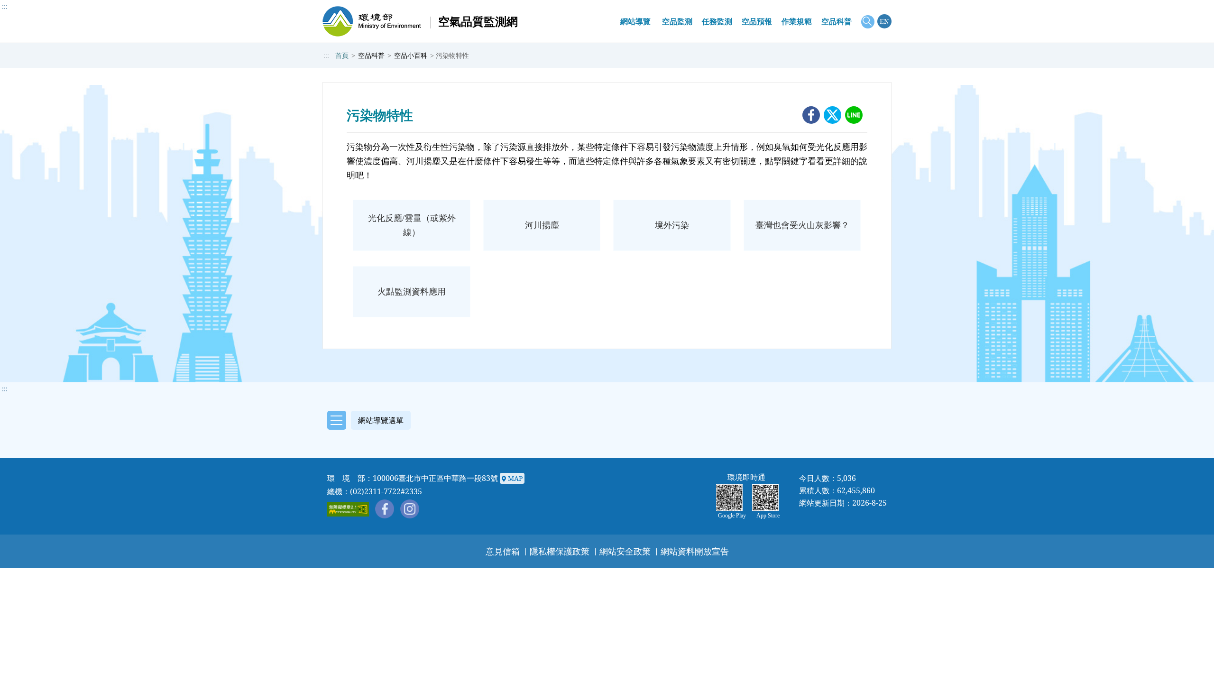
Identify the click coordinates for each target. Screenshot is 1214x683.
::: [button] (5, 388)
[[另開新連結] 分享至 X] (832, 115)
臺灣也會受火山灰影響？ (802, 225)
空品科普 (836, 21)
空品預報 (757, 21)
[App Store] (767, 497)
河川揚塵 (542, 225)
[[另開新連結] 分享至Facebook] (811, 115)
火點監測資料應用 (411, 291)
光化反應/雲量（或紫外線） (412, 225)
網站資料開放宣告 (695, 551)
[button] (366, 419)
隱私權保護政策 (559, 551)
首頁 (342, 55)
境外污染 (672, 225)
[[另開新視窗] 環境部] (372, 21)
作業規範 (797, 21)
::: (5, 6)
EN (884, 21)
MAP (514, 478)
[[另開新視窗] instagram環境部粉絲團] (409, 508)
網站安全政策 (625, 551)
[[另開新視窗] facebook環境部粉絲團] (384, 508)
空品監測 (677, 21)
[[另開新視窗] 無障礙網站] (348, 509)
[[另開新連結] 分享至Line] (854, 115)
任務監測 (717, 21)
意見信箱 (503, 551)
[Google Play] (731, 497)
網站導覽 (635, 21)
